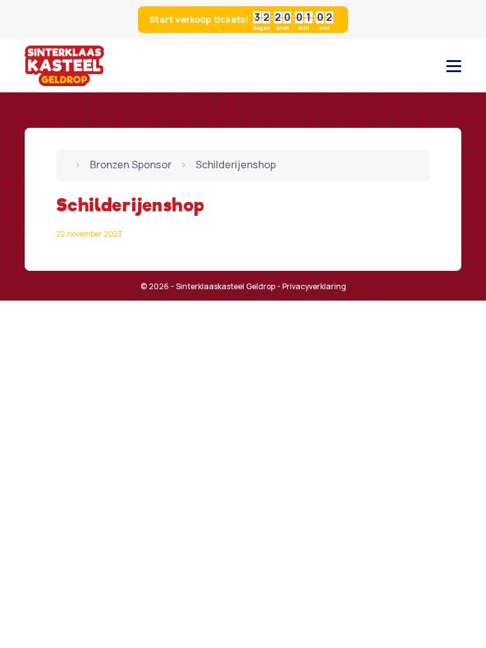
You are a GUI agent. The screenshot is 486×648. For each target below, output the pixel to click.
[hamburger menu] (453, 66)
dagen (261, 26)
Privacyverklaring (314, 286)
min (303, 26)
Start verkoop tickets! (240, 21)
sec (324, 26)
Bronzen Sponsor (130, 164)
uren (282, 26)
